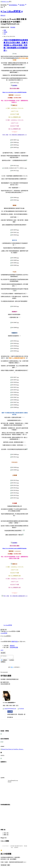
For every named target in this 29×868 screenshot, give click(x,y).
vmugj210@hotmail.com (10, 708)
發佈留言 (3, 661)
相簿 (5, 30)
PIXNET (7, 845)
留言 (16, 641)
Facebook (21, 708)
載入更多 (3, 652)
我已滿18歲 (3, 865)
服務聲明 (16, 847)
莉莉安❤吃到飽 (14, 647)
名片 (5, 33)
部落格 (5, 32)
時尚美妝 (12, 27)
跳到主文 (3, 15)
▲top (2, 650)
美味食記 (12, 645)
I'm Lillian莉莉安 (8, 625)
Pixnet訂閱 (10, 711)
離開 (9, 865)
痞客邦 (13, 641)
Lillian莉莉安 (4, 633)
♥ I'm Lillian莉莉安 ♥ (12, 11)
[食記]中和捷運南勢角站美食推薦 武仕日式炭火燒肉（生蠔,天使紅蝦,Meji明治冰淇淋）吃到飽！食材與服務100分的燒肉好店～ (16, 45)
